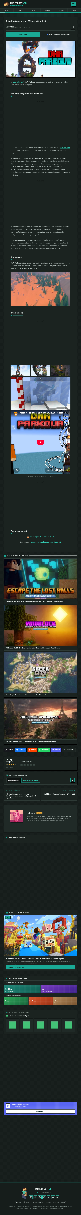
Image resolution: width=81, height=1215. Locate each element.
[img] (12, 1025)
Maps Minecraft (13, 780)
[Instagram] (44, 1197)
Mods (33, 10)
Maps (74, 10)
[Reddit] (40, 1197)
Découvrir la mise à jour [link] (40, 967)
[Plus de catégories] (72, 780)
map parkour (65, 147)
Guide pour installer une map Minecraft (45, 542)
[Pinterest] (35, 1197)
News (6, 10)
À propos (18, 1202)
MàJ (20, 10)
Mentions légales (38, 1202)
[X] (31, 1197)
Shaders (47, 10)
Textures (60, 10)
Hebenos (31, 813)
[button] (73, 27)
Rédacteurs (26, 1202)
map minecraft (18, 82)
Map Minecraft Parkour (30, 780)
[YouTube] (53, 1197)
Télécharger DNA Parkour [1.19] (41, 537)
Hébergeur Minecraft (59, 1202)
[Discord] (57, 1197)
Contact (48, 1202)
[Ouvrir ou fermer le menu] (73, 4)
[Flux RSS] (48, 1197)
